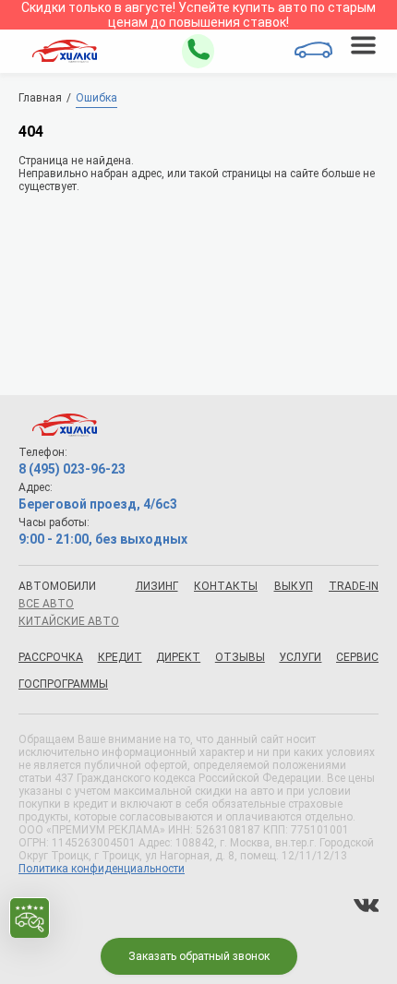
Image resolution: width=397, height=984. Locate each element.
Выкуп (293, 586)
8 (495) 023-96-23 (72, 469)
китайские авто (68, 621)
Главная (40, 97)
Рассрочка (50, 657)
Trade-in (354, 586)
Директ (178, 657)
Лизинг (157, 586)
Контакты (226, 586)
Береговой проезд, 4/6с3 (97, 504)
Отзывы (240, 657)
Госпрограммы (63, 684)
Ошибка (96, 97)
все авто (46, 603)
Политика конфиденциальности (101, 868)
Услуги (300, 657)
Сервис (357, 657)
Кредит (120, 657)
